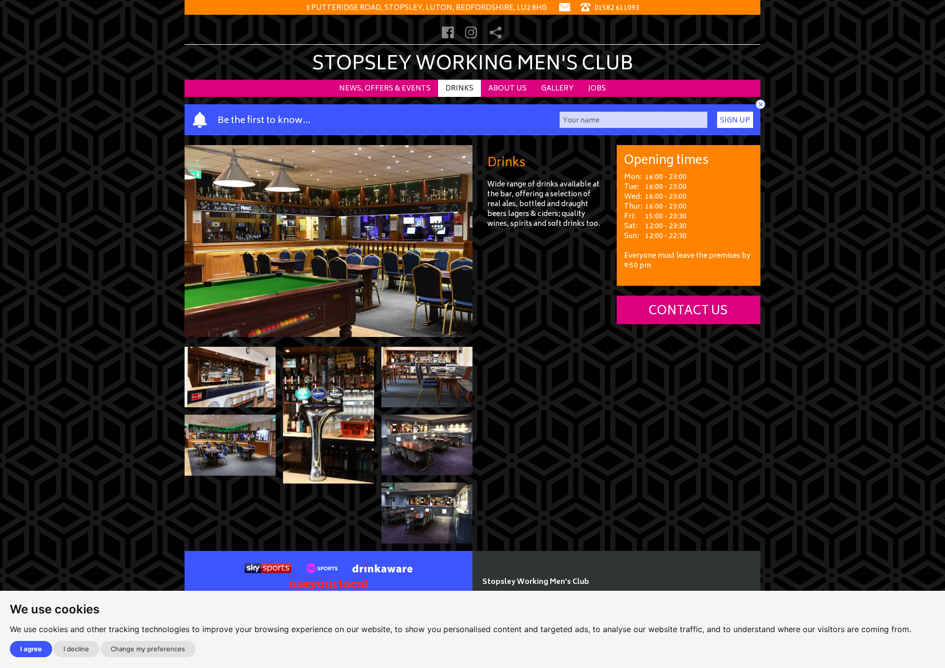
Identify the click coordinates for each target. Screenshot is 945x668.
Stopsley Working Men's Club (472, 65)
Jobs (597, 89)
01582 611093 (616, 8)
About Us (507, 89)
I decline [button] (76, 649)
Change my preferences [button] (148, 649)
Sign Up (735, 121)
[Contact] (564, 8)
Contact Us (688, 311)
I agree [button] (31, 649)
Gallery (557, 89)
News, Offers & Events (385, 89)
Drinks (459, 89)
